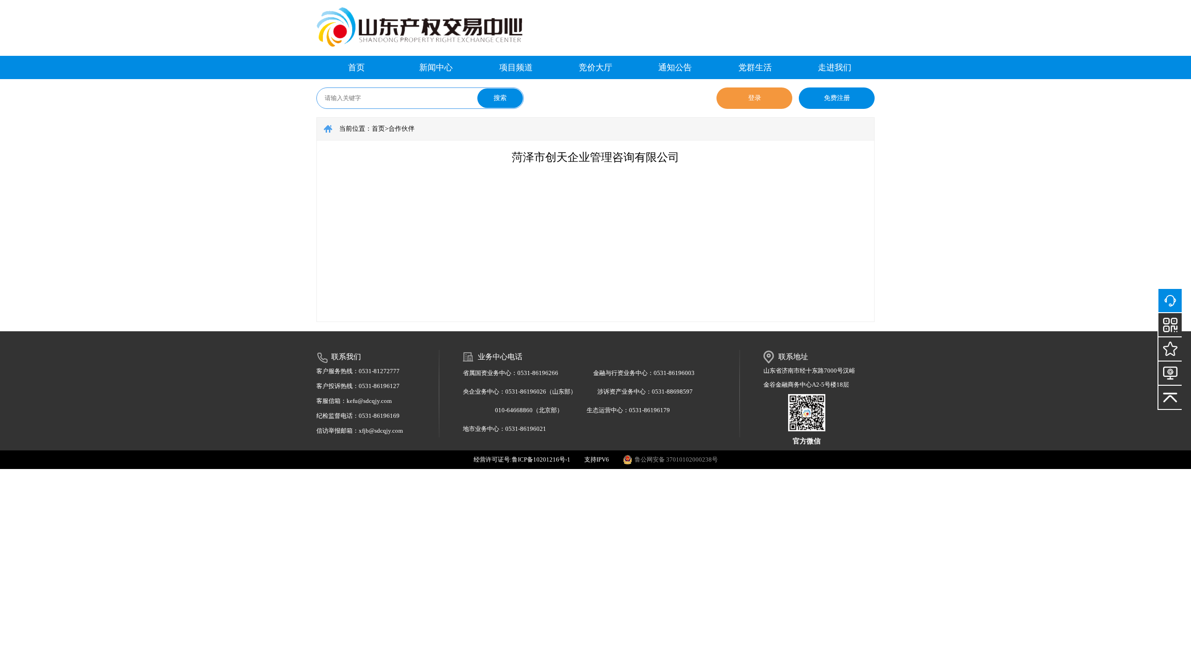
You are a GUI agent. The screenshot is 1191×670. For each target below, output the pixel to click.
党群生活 (755, 67)
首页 (356, 67)
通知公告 (675, 67)
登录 (754, 97)
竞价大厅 (595, 67)
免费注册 (837, 97)
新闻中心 (436, 67)
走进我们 (834, 67)
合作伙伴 (401, 128)
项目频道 (516, 67)
